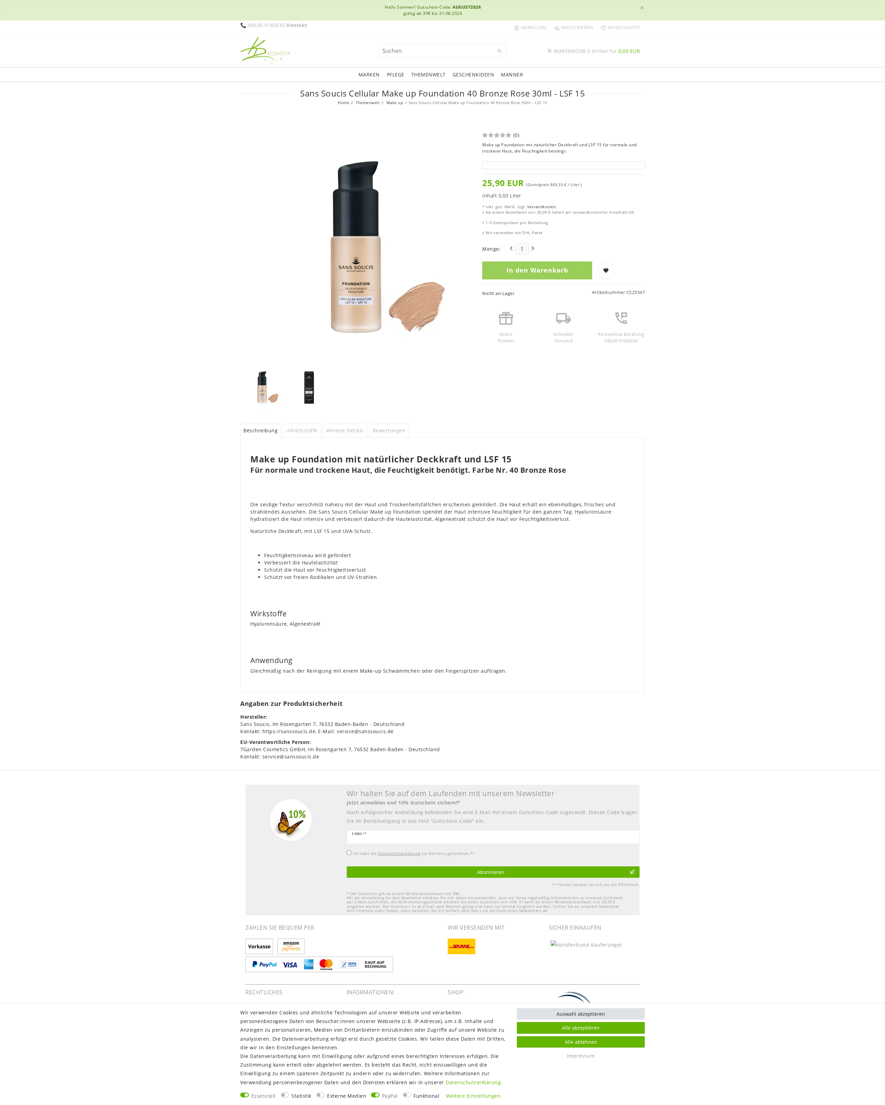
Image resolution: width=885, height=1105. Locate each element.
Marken (369, 74)
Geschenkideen (473, 74)
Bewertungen (389, 430)
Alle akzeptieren (580, 1027)
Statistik (301, 1096)
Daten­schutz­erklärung (473, 1082)
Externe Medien (346, 1096)
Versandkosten (541, 206)
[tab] (260, 431)
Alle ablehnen (581, 1042)
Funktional (426, 1096)
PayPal (390, 1096)
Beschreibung (260, 430)
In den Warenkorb (537, 270)
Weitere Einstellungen (473, 1096)
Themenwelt (428, 74)
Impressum (581, 1055)
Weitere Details (345, 430)
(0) (516, 135)
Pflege (395, 74)
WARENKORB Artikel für (596, 51)
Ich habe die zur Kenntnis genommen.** (414, 853)
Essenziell (263, 1096)
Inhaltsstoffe (302, 430)
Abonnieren (490, 872)
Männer (512, 74)
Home (343, 102)
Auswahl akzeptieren (581, 1014)
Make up (394, 102)
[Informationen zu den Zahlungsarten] (260, 947)
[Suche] (499, 51)
